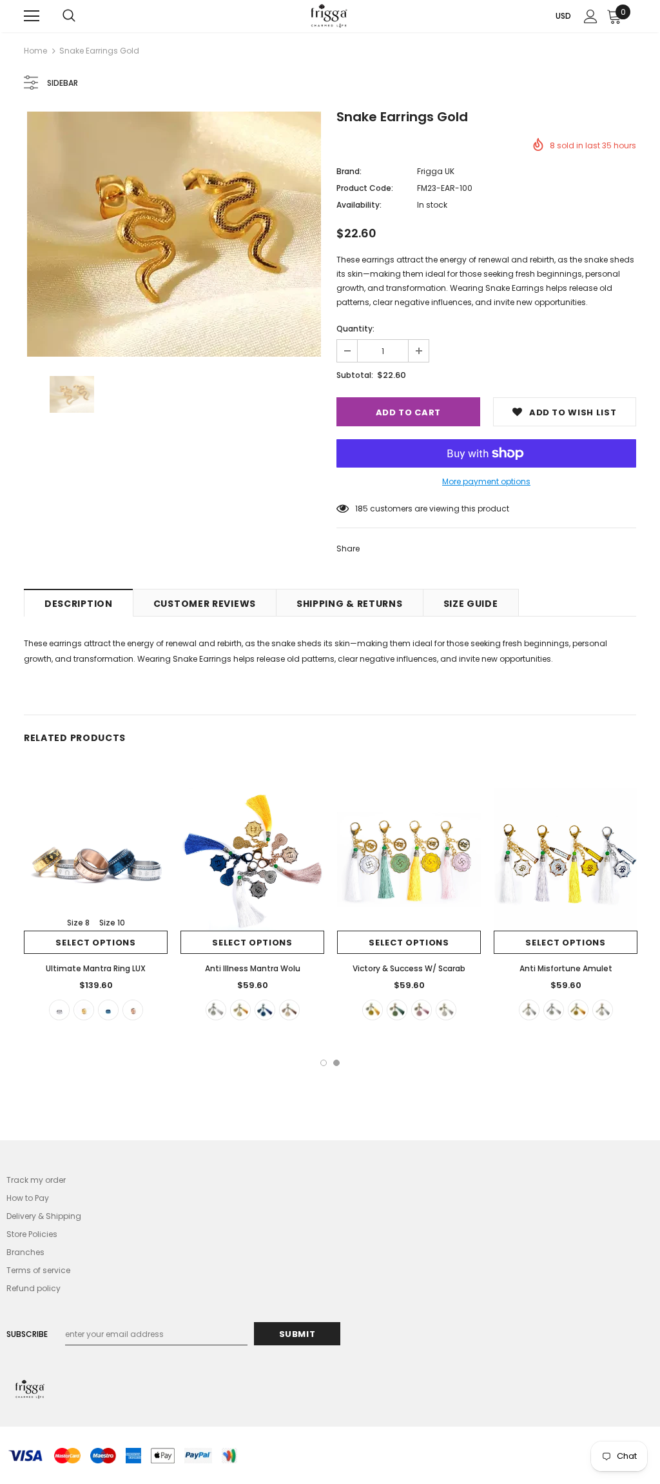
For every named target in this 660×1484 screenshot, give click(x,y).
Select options (95, 942)
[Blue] (108, 1010)
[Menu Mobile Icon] (31, 16)
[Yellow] (372, 1010)
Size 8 (78, 922)
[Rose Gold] (132, 1010)
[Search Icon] (69, 16)
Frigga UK (435, 171)
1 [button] (323, 1063)
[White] (529, 1010)
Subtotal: (354, 375)
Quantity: (355, 328)
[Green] (397, 1010)
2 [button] (336, 1063)
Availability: (359, 204)
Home (35, 50)
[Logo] (329, 15)
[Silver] (59, 1010)
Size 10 (112, 922)
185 (361, 508)
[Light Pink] (421, 1010)
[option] (174, 234)
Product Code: (364, 188)
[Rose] (289, 1010)
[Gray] (602, 1010)
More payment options (486, 481)
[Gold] (83, 1010)
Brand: (349, 171)
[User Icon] (590, 16)
